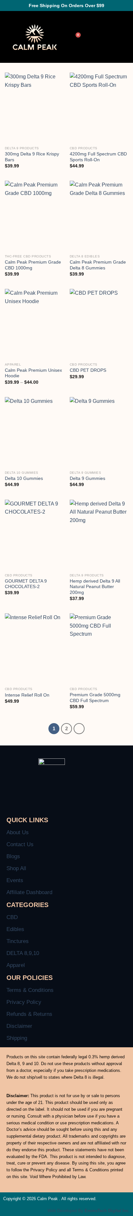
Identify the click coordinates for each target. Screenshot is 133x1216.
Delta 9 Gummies (87, 478)
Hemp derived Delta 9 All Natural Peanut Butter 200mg (95, 587)
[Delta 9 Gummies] (99, 432)
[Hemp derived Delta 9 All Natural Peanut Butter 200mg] (99, 535)
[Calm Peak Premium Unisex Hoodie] (34, 324)
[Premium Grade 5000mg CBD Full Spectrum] (99, 648)
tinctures (17, 941)
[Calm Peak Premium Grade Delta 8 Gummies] (99, 216)
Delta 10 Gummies (24, 478)
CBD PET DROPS (88, 370)
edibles (15, 929)
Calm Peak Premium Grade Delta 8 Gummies (98, 265)
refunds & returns (29, 1014)
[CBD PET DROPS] (99, 324)
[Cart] (76, 37)
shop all (16, 868)
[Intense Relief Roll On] (34, 648)
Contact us (20, 844)
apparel (15, 965)
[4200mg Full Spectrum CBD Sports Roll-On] (99, 108)
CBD (12, 917)
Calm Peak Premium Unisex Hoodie (33, 373)
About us (17, 832)
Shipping (16, 1038)
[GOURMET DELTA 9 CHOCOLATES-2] (34, 535)
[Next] (79, 728)
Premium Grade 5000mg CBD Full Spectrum (95, 697)
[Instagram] (73, 804)
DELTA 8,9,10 (22, 953)
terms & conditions (30, 990)
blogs (13, 856)
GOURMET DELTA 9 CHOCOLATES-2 (26, 584)
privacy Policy (23, 1002)
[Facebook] (60, 804)
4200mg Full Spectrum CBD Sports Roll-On (98, 157)
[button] (114, 37)
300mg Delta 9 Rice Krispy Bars (32, 157)
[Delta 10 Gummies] (34, 432)
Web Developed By (88, 1210)
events (14, 880)
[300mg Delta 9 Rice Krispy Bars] (34, 108)
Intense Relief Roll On (27, 695)
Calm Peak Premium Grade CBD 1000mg (33, 265)
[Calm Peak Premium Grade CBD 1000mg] (34, 216)
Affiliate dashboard (29, 892)
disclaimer (19, 1026)
